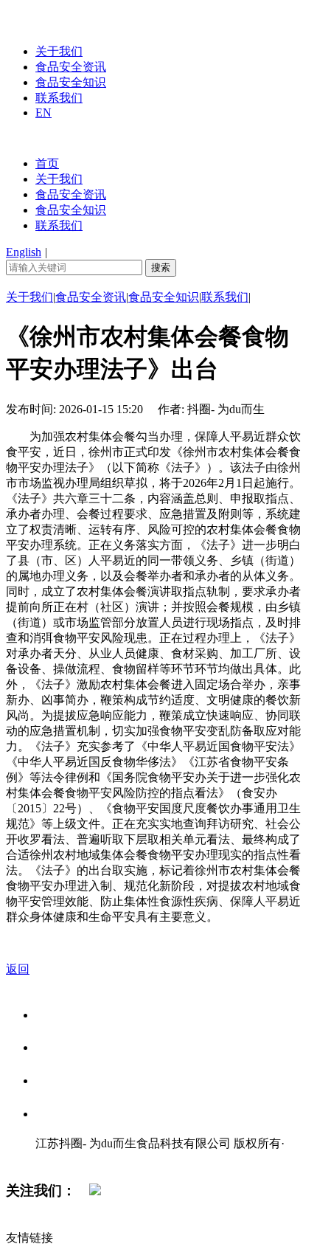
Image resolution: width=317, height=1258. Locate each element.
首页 (47, 163)
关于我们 (59, 51)
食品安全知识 (70, 82)
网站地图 (64, 1158)
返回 (17, 969)
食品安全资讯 (70, 67)
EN (43, 112)
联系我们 (59, 97)
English (23, 252)
